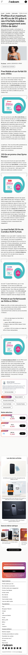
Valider (14, 571)
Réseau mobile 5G (19, 397)
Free (3, 606)
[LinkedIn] (6, 648)
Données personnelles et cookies (10, 634)
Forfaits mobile (6, 397)
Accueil (2, 13)
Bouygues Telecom (6, 608)
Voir (22, 418)
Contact (4, 640)
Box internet (5, 594)
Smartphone (5, 597)
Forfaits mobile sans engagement (10, 588)
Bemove (20, 651)
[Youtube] (12, 648)
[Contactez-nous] (26, 2)
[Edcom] (14, 2)
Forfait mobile (15, 13)
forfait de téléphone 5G (20, 210)
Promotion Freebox (21, 404)
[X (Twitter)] (17, 648)
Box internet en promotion (8, 586)
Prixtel (3, 617)
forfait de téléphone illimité (9, 359)
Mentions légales (6, 631)
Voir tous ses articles (9, 392)
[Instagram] (15, 648)
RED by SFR (5, 619)
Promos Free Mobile (7, 590)
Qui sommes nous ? (7, 638)
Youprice (4, 626)
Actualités (8, 13)
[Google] (3, 648)
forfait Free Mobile (15, 85)
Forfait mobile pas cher (7, 583)
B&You (3, 622)
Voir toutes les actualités (14, 549)
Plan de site (5, 642)
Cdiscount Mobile (6, 615)
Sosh (3, 624)
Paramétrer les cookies (7, 636)
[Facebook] (9, 648)
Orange (4, 611)
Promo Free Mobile (7, 404)
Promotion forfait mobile (8, 400)
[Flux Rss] (20, 648)
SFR (3, 613)
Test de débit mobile (7, 599)
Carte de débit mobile (7, 601)
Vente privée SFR (7, 407)
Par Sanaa (3, 63)
